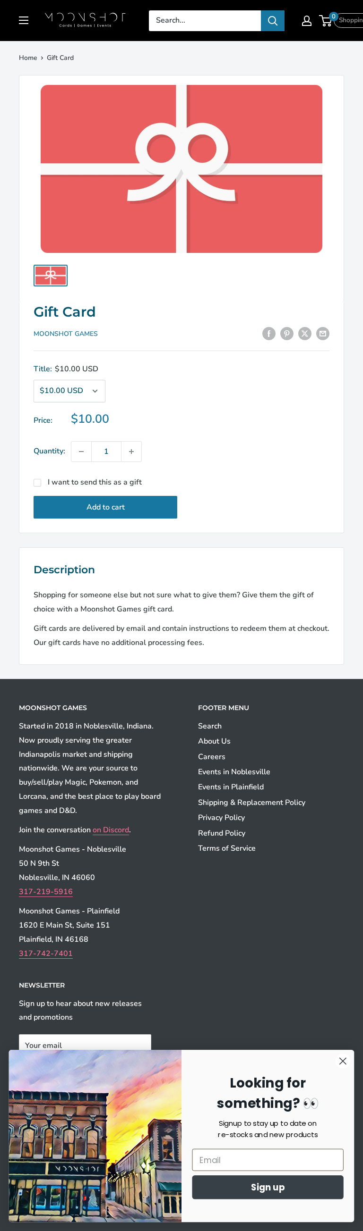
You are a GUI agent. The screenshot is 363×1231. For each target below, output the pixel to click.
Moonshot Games (66, 333)
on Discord (111, 830)
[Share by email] (322, 334)
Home (28, 57)
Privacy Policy (221, 817)
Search (210, 726)
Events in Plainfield (231, 787)
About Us (214, 741)
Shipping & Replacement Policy (251, 802)
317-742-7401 (46, 953)
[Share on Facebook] (269, 334)
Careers (211, 757)
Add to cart (105, 507)
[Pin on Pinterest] (287, 334)
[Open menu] (23, 20)
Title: (66, 369)
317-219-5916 (46, 892)
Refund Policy (221, 833)
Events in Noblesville (234, 772)
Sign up (268, 1187)
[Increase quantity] (131, 451)
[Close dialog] (343, 1061)
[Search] (273, 20)
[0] (326, 20)
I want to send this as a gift (95, 482)
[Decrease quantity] (81, 451)
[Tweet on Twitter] (304, 334)
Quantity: (49, 451)
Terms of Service (227, 848)
